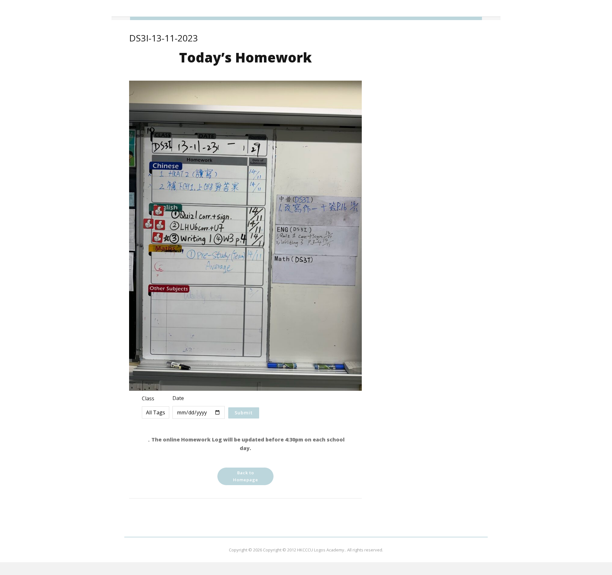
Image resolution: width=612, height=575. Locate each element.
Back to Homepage (245, 476)
